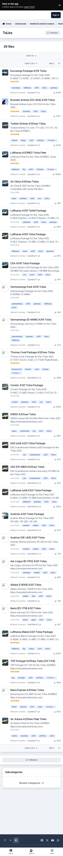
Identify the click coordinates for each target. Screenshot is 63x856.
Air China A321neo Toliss (24, 181)
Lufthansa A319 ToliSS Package (28, 210)
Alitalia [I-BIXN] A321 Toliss (25, 584)
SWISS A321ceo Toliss (23, 414)
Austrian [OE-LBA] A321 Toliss (27, 537)
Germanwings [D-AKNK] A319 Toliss (30, 319)
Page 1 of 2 (30, 63)
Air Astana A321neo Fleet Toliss (28, 719)
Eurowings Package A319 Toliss (28, 70)
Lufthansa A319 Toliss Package (28, 234)
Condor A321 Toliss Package (26, 385)
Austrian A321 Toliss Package (27, 514)
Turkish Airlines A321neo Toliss (28, 123)
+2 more (51, 140)
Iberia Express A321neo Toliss (27, 690)
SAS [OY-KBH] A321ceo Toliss (27, 466)
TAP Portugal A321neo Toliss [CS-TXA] (32, 661)
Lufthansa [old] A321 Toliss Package (30, 490)
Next (51, 63)
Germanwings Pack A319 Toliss (28, 286)
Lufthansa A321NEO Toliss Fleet (28, 152)
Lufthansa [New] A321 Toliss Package (31, 632)
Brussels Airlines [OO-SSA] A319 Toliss (32, 100)
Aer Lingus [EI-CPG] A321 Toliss (28, 561)
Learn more (6, 5)
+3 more (50, 169)
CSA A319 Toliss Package (25, 263)
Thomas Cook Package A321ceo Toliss (32, 352)
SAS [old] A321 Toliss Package (27, 443)
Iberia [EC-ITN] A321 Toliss (25, 608)
